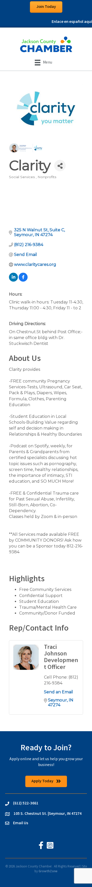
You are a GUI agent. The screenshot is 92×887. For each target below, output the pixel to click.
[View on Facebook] (23, 280)
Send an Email (58, 692)
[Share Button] (60, 165)
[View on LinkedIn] (13, 280)
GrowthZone (48, 871)
